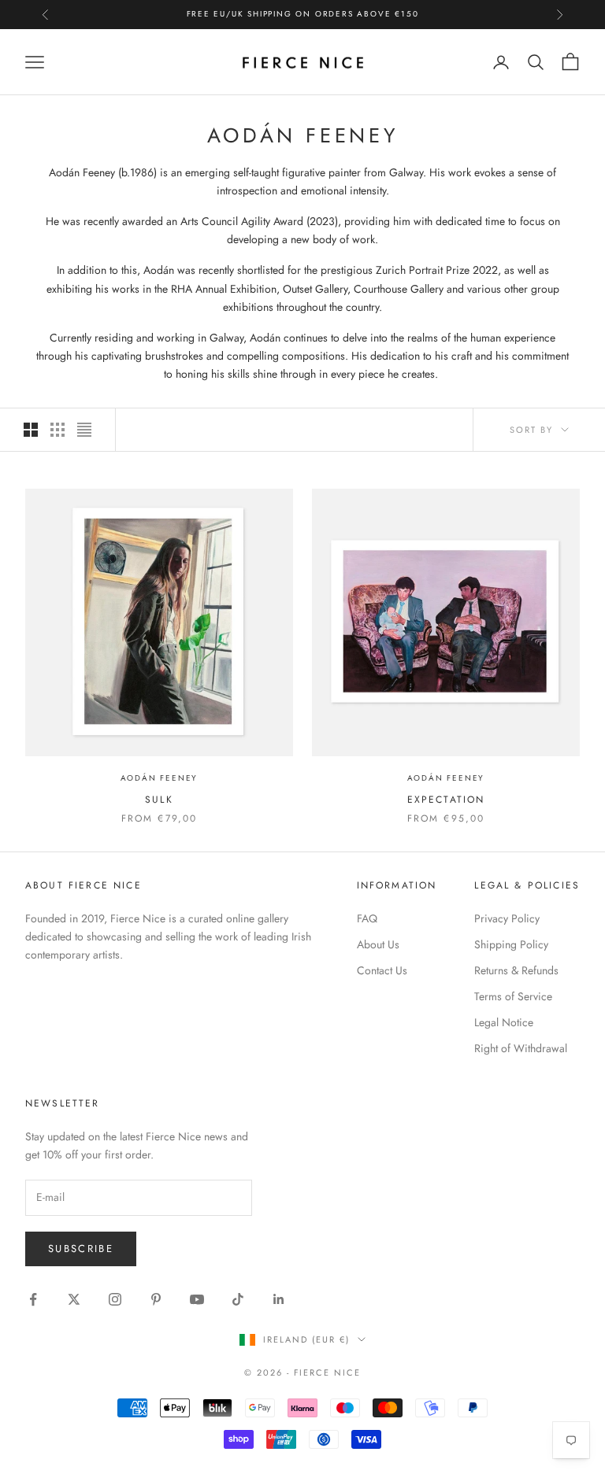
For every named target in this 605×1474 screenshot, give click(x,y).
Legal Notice (503, 1022)
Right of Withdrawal (520, 1048)
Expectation (446, 799)
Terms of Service (513, 996)
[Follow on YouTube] (197, 1299)
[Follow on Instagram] (115, 1299)
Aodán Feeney (160, 778)
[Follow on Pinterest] (156, 1299)
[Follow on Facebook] (33, 1299)
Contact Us (382, 970)
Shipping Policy (511, 944)
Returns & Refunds (516, 970)
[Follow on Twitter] (74, 1299)
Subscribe (80, 1248)
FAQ (367, 918)
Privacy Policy (507, 918)
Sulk (159, 799)
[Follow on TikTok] (238, 1299)
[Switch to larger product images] (31, 429)
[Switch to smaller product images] (57, 429)
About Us (378, 944)
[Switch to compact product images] (84, 429)
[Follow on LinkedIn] (279, 1299)
